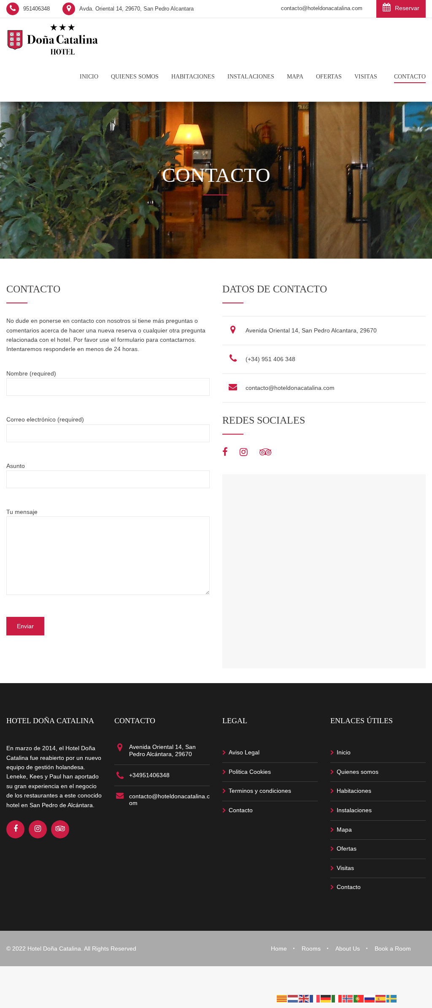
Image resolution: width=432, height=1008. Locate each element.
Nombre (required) (31, 373)
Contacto (241, 810)
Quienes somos (357, 771)
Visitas (345, 868)
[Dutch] (293, 998)
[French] (315, 998)
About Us (347, 948)
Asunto (15, 465)
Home (279, 948)
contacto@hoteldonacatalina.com (290, 387)
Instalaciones (354, 810)
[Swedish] (391, 998)
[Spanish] (380, 998)
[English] (304, 998)
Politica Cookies (250, 771)
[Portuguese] (359, 998)
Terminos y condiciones (260, 790)
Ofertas (346, 848)
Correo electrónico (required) (45, 419)
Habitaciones (354, 790)
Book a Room (393, 948)
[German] (326, 998)
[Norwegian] (348, 998)
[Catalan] (282, 998)
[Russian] (369, 998)
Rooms (311, 948)
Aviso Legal (244, 752)
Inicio (344, 752)
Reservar (407, 8)
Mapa (344, 829)
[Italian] (337, 998)
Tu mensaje (22, 511)
